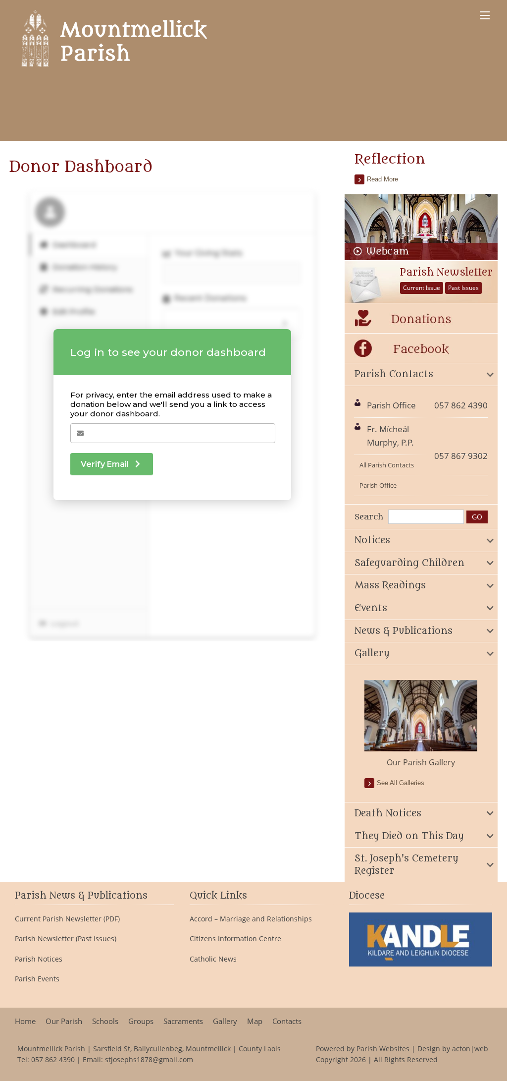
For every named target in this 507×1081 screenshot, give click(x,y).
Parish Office (378, 485)
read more (382, 179)
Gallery (225, 1021)
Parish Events (37, 978)
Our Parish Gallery (421, 762)
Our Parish (64, 1021)
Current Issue (421, 288)
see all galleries (400, 783)
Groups (140, 1021)
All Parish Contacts (386, 464)
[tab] (421, 374)
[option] (420, 724)
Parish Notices (38, 959)
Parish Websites (382, 1048)
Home (25, 1021)
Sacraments (183, 1021)
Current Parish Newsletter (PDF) (67, 918)
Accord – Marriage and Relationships (251, 918)
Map (254, 1021)
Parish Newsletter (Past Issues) (65, 938)
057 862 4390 (53, 1059)
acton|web (470, 1048)
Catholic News (213, 959)
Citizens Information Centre (235, 938)
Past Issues (463, 288)
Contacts (287, 1021)
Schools (105, 1021)
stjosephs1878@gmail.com (149, 1059)
